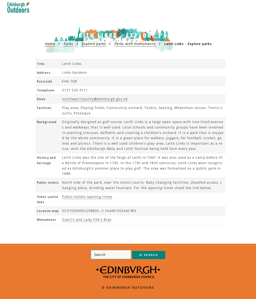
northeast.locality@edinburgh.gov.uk (95, 99)
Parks (68, 43)
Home (50, 43)
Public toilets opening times (87, 196)
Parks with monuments (135, 43)
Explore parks (94, 43)
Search (151, 254)
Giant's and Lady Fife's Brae (86, 219)
